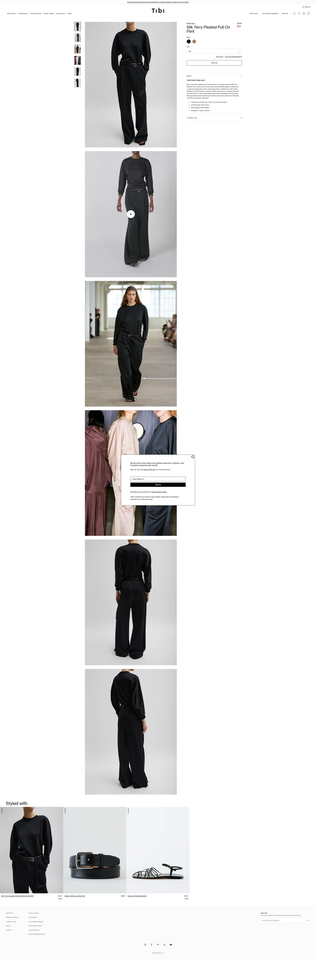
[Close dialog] (193, 457)
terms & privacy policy (159, 492)
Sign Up (158, 485)
